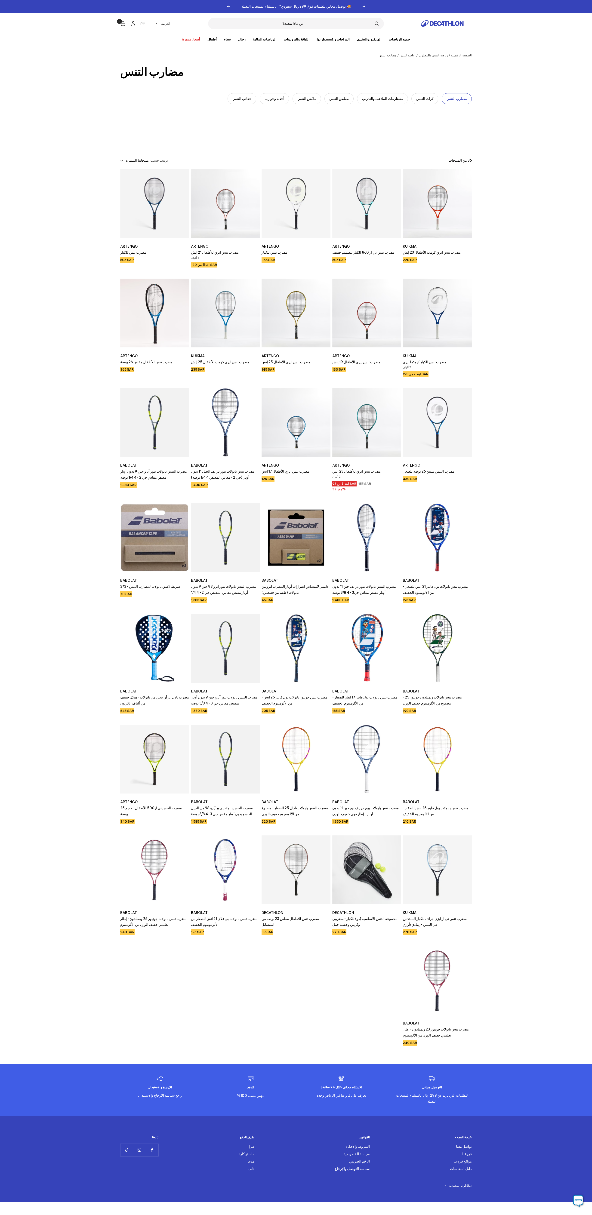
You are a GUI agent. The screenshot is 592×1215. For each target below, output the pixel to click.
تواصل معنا (464, 1146)
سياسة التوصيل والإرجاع (352, 1168)
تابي (251, 1168)
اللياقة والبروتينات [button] (296, 39)
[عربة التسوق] (122, 23)
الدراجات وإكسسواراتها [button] (333, 39)
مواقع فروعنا (462, 1161)
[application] (578, 1201)
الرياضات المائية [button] (264, 39)
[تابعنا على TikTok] (126, 1150)
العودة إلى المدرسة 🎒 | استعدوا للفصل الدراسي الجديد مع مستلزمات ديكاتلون (296, 6)
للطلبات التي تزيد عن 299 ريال (445, 1095)
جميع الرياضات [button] (399, 39)
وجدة (320, 1095)
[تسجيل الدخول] (132, 23)
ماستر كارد (246, 1154)
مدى (251, 1161)
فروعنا (467, 1154)
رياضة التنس (407, 55)
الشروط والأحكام (357, 1146)
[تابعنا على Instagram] (139, 1150)
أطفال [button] (212, 39)
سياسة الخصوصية (357, 1154)
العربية (165, 23)
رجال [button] (242, 39)
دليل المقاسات (461, 1168)
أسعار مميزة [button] (191, 39)
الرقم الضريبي (359, 1161)
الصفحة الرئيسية (461, 55)
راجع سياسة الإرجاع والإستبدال (160, 1095)
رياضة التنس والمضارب (433, 55)
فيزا (251, 1146)
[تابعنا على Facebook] (152, 1150)
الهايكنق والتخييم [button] (369, 39)
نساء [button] (227, 39)
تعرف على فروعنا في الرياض (345, 1095)
